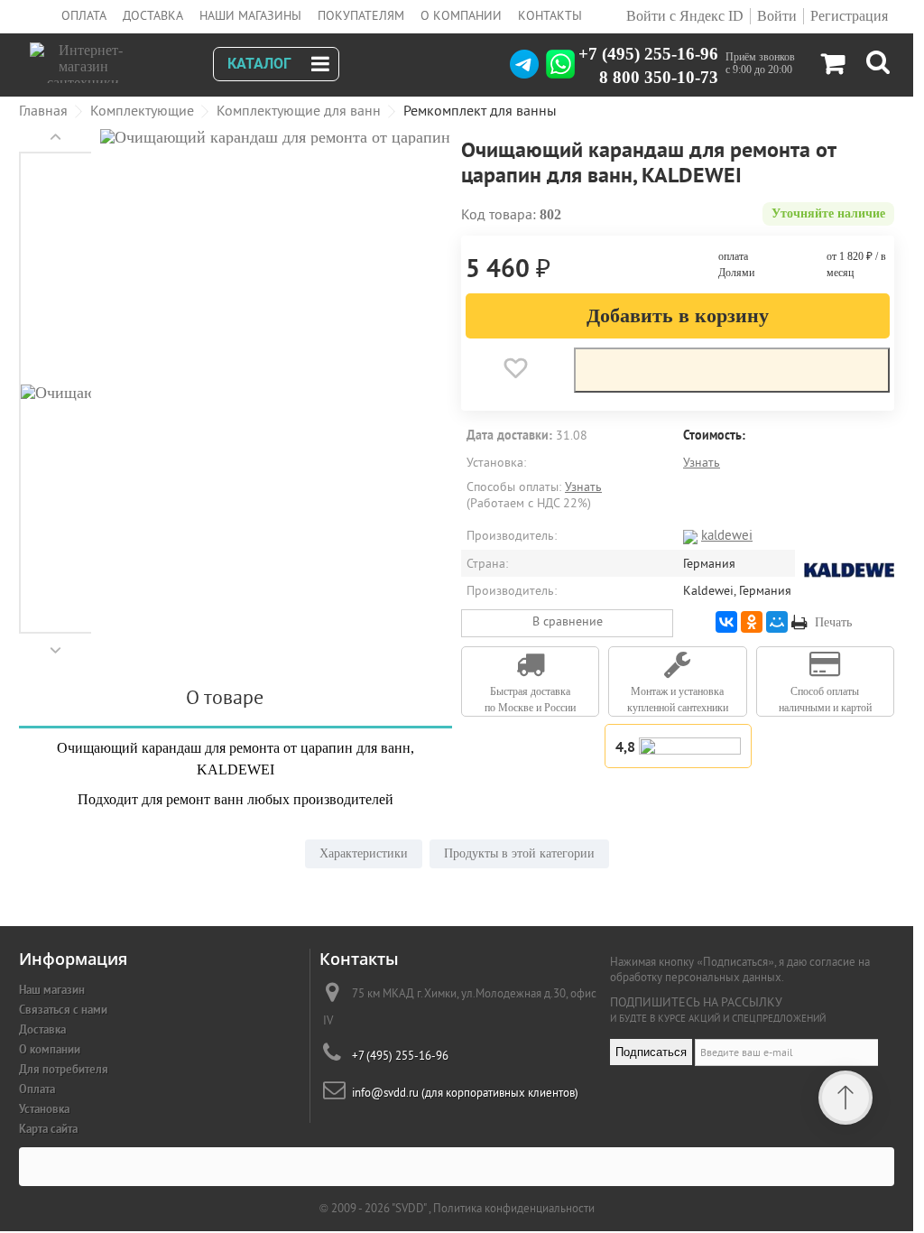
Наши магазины (250, 15)
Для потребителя (63, 1069)
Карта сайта (48, 1128)
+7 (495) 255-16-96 (648, 53)
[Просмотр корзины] (832, 67)
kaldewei (727, 534)
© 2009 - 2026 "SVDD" (374, 1208)
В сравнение (567, 621)
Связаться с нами (63, 1009)
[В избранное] (515, 368)
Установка (44, 1109)
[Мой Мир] (777, 622)
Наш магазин (52, 989)
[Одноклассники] (751, 622)
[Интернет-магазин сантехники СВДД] (128, 58)
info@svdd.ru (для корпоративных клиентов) (465, 1092)
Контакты (550, 15)
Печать (833, 622)
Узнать (701, 462)
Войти (777, 15)
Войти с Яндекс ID (683, 15)
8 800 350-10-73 (658, 77)
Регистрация (849, 15)
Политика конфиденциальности (514, 1208)
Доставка (153, 15)
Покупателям (361, 15)
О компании (461, 15)
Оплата (83, 15)
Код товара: (498, 214)
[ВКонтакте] (726, 622)
